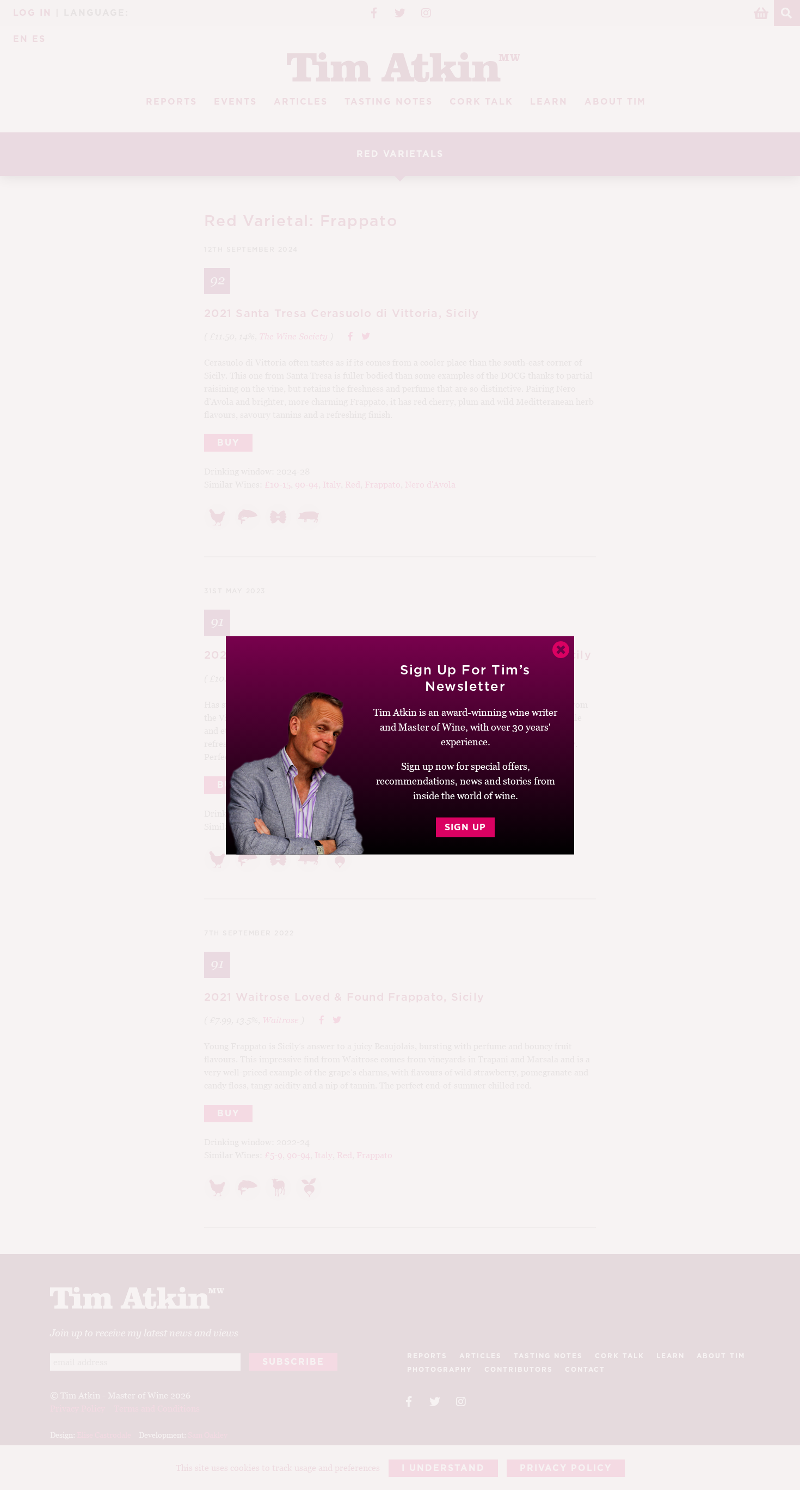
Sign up (465, 827)
